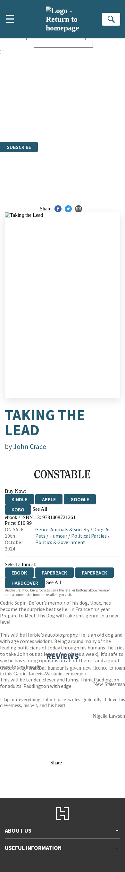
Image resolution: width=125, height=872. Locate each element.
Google (80, 499)
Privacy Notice (15, 121)
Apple (49, 499)
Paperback (54, 572)
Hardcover (25, 583)
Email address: (16, 44)
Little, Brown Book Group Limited (79, 104)
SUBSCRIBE (19, 147)
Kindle (19, 499)
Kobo (18, 509)
